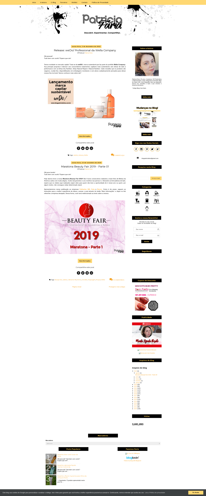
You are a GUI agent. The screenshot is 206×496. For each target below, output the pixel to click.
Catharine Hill (85, 189)
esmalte (84, 280)
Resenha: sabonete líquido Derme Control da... (66, 466)
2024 (135, 371)
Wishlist (74, 2)
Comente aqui (119, 155)
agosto (138, 373)
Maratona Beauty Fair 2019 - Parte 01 (85, 166)
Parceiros (63, 2)
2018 (135, 394)
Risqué (98, 280)
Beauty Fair (58, 280)
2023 (135, 384)
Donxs (99, 189)
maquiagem (91, 280)
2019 (135, 392)
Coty (93, 189)
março (138, 379)
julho (137, 377)
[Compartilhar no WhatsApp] (91, 148)
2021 (135, 388)
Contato (84, 2)
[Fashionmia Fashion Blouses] (147, 350)
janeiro (138, 382)
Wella (86, 155)
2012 (135, 405)
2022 (135, 386)
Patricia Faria (88, 53)
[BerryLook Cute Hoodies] (147, 353)
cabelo (75, 155)
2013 (135, 403)
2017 (135, 395)
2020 (135, 390)
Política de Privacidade (100, 2)
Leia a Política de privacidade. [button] (155, 492)
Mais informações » (85, 136)
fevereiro (138, 381)
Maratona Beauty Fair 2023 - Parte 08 (146, 375)
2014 (135, 401)
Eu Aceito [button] (196, 492)
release (80, 155)
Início (34, 2)
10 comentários (118, 280)
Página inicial (76, 287)
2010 (135, 408)
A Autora (43, 2)
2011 (135, 407)
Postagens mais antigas (117, 287)
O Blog (53, 2)
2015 (135, 399)
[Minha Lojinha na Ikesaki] (147, 347)
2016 (135, 397)
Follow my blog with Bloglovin (132, 460)
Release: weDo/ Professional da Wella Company (85, 50)
